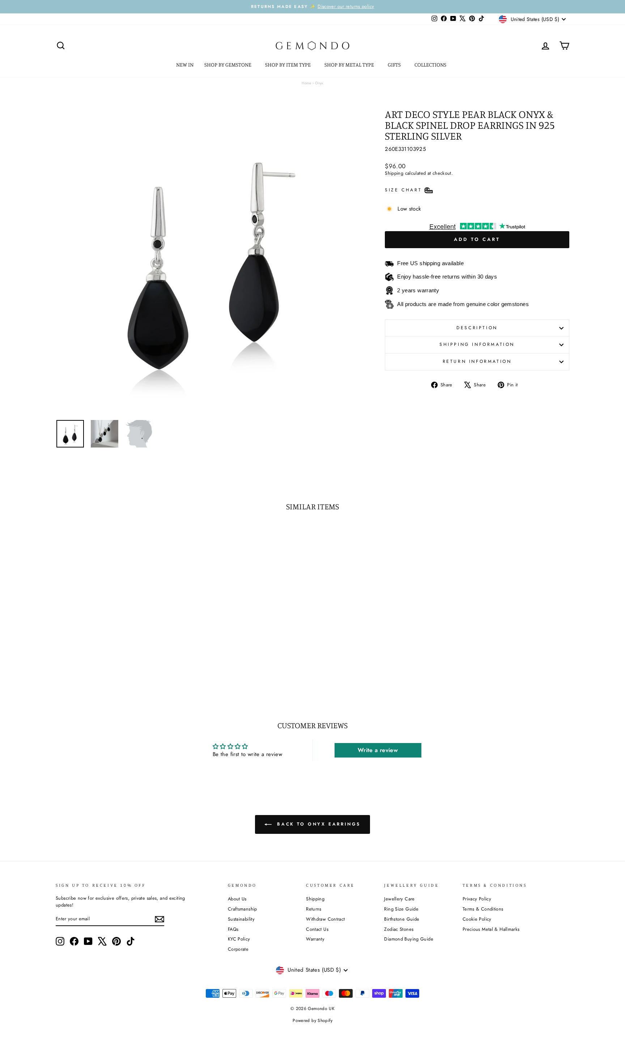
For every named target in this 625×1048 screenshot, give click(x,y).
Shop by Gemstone (228, 64)
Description (477, 327)
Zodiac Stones (398, 929)
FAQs (233, 929)
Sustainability (241, 919)
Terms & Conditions (483, 908)
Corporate (238, 949)
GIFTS (395, 64)
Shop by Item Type (288, 64)
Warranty (315, 938)
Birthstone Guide (401, 919)
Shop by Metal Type (349, 64)
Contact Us (317, 929)
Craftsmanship (242, 908)
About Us (237, 898)
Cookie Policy (477, 919)
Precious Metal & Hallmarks (491, 929)
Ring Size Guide (401, 908)
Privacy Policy (477, 898)
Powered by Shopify (312, 1020)
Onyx (319, 83)
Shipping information (477, 344)
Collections (430, 64)
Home (306, 83)
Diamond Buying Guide (408, 938)
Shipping (394, 173)
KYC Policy (239, 938)
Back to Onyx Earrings (318, 824)
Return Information (477, 361)
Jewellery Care (399, 898)
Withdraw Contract (325, 919)
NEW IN (185, 64)
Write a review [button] (378, 750)
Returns (314, 908)
